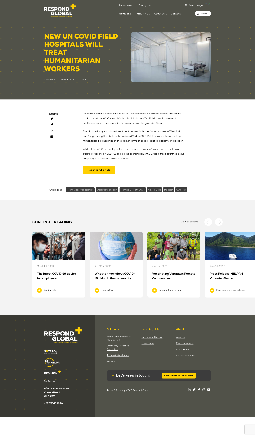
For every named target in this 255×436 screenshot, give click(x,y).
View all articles (189, 221)
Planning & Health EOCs (133, 189)
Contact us (49, 381)
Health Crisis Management (80, 189)
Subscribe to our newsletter (178, 375)
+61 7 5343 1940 (53, 403)
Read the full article (99, 169)
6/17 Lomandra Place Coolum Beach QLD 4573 (56, 392)
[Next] (219, 222)
